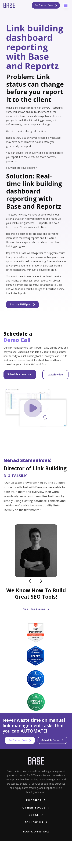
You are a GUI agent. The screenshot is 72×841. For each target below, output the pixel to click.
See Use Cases (34, 609)
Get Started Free (44, 5)
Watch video (55, 374)
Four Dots (43, 831)
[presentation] (30, 581)
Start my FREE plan (21, 304)
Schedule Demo (50, 740)
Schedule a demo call (19, 374)
